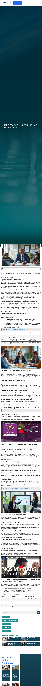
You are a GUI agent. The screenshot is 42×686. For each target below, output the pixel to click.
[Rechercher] (38, 612)
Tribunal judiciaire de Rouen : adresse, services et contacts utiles (32, 638)
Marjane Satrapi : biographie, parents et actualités (32, 642)
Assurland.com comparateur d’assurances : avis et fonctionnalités (13, 638)
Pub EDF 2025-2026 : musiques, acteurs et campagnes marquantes (14, 643)
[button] (10, 3)
